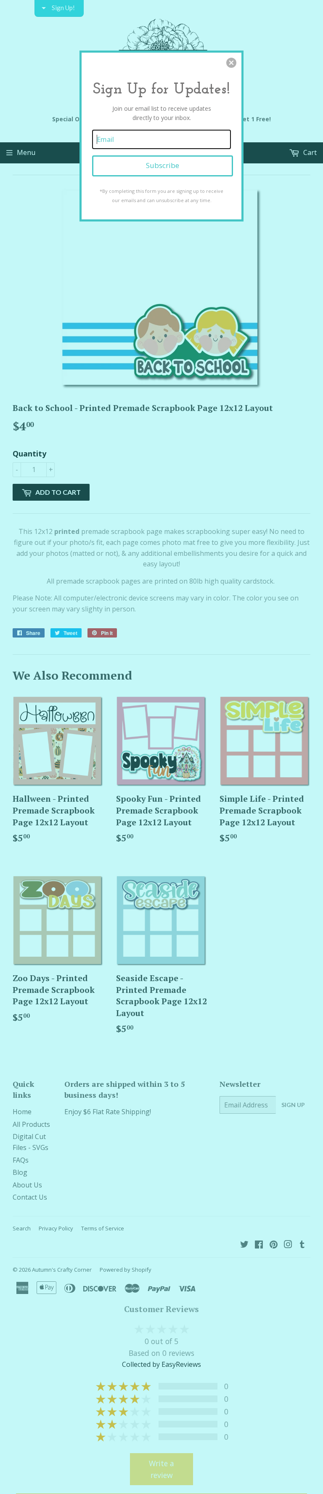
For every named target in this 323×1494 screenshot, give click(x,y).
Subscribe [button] (162, 165)
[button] (231, 63)
